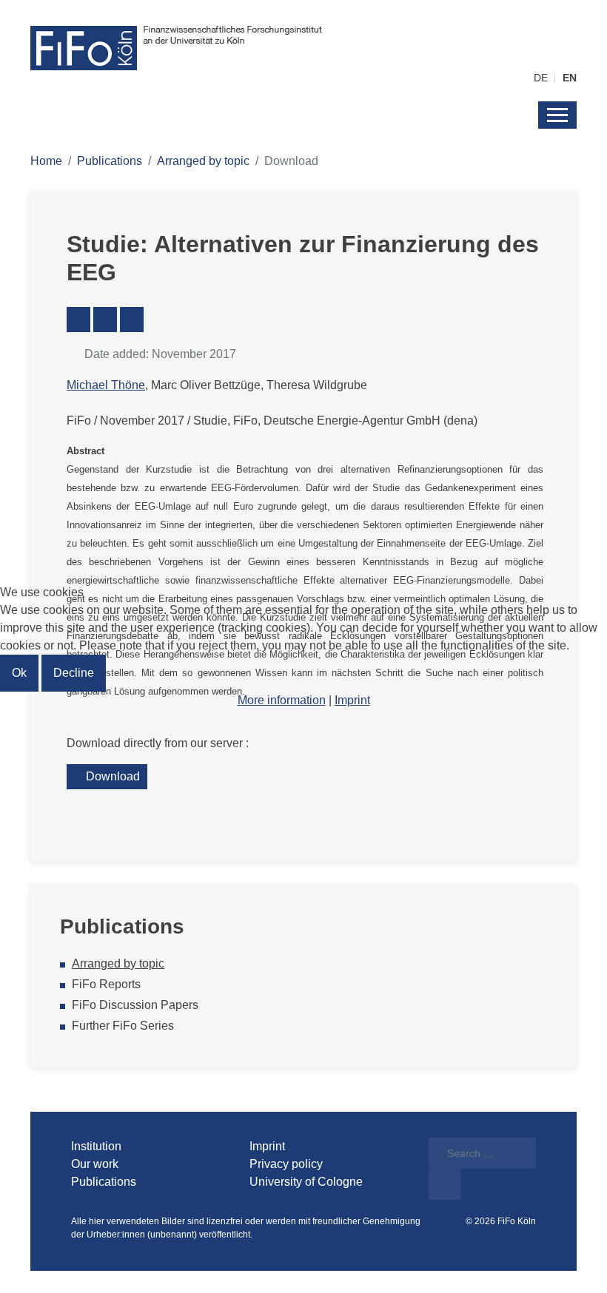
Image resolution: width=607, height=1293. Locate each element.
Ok (19, 672)
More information (282, 700)
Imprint (352, 700)
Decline (73, 672)
